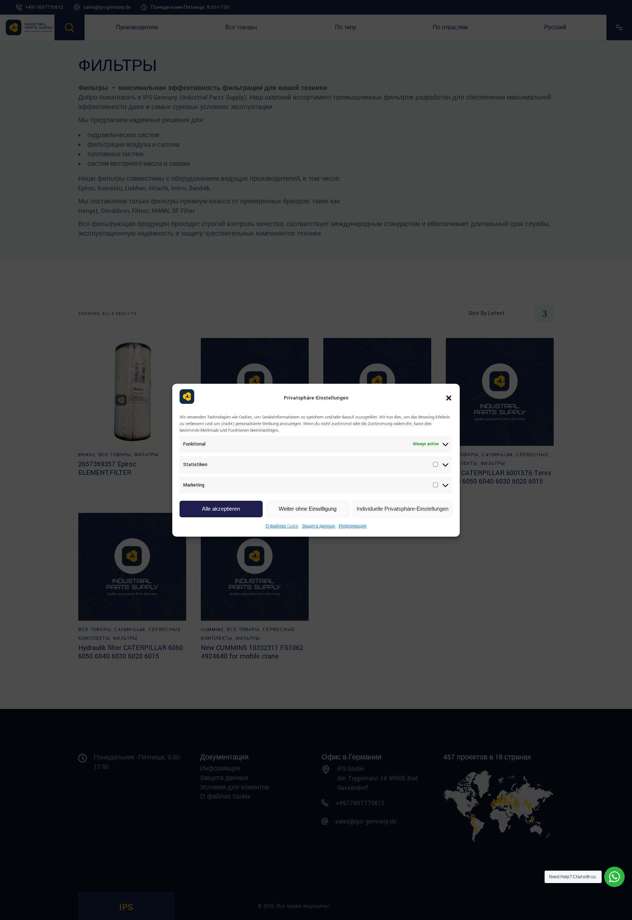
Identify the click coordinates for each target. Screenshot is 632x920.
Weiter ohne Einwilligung (307, 509)
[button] (448, 398)
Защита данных (318, 526)
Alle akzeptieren (221, 509)
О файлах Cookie (282, 526)
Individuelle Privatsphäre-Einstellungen (402, 509)
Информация (352, 526)
